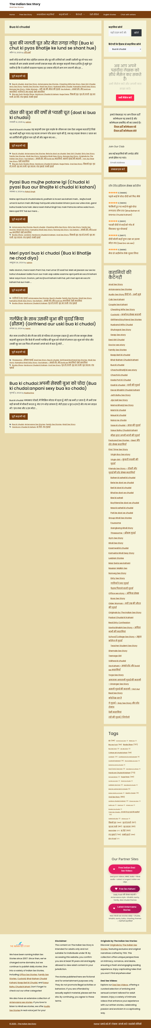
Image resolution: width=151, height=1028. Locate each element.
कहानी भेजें (63, 14)
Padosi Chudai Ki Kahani (121, 617)
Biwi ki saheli (117, 497)
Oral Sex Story (76, 164)
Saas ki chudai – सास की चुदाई (125, 425)
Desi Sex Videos (120, 984)
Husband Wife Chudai (62, 86)
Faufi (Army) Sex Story (117, 769)
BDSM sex (133, 740)
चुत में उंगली (84, 94)
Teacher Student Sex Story (124, 645)
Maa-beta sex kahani (119, 563)
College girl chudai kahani (120, 753)
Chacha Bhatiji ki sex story (124, 369)
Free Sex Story (25, 14)
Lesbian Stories (116, 558)
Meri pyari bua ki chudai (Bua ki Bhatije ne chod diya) (50, 255)
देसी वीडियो (94, 14)
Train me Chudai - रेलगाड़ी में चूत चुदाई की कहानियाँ (124, 813)
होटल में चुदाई (114, 839)
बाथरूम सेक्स (114, 831)
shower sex (130, 805)
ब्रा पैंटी (16, 97)
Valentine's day (114, 818)
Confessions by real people (129, 757)
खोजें (136, 32)
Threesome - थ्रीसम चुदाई (22, 360)
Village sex (126, 818)
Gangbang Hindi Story (122, 528)
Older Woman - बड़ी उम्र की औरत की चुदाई (42, 89)
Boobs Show (28, 94)
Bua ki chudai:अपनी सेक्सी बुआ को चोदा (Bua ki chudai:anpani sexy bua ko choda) (52, 385)
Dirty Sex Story (15, 86)
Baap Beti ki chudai (120, 354)
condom (27, 235)
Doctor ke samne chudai (117, 765)
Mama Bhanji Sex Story (122, 405)
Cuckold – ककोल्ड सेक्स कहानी (126, 314)
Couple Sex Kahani (118, 304)
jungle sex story (114, 781)
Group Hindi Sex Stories (120, 517)
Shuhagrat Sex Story (121, 329)
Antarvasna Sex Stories (48, 84)
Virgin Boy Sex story (120, 454)
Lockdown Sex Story (116, 785)
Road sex (121, 805)
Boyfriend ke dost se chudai (125, 502)
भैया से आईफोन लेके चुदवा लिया (123, 253)
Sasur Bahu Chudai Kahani (124, 430)
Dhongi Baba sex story (132, 761)
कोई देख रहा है (115, 698)
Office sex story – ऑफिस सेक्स (124, 593)
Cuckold (21, 978)
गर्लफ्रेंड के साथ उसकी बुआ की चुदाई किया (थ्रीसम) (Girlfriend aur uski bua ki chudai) (52, 321)
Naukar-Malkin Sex (118, 568)
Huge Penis (64, 94)
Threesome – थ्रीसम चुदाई (123, 533)
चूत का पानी (22, 166)
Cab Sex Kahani (116, 299)
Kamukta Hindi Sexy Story (84, 86)
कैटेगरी (79, 14)
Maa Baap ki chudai (131, 785)
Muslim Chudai (132, 793)
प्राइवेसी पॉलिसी (135, 1024)
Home (12, 14)
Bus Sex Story (114, 749)
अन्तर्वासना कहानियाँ (45, 14)
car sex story (125, 749)
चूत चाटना (31, 166)
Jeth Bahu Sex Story (121, 395)
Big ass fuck (17, 94)
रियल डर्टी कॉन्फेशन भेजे (125, 130)
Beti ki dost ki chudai (121, 487)
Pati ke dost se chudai (122, 512)
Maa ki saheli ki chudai (122, 507)
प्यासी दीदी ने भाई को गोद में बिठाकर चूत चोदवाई (121, 227)
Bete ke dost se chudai (56, 153)
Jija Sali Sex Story (119, 400)
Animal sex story (122, 740)
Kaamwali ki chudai (118, 548)
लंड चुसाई (24, 97)
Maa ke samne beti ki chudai (119, 789)
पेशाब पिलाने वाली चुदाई (122, 588)
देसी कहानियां (39, 92)
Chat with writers (128, 14)
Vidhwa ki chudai (117, 660)
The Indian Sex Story (24, 4)
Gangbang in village (133, 769)
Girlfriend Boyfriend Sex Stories (73, 360)
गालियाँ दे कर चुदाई (25, 92)
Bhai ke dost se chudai (122, 492)
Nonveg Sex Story (17, 89)
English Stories (110, 14)
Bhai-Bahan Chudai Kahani (124, 359)
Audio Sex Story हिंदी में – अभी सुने (125, 294)
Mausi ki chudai (118, 415)
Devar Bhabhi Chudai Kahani (125, 390)
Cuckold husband (116, 761)
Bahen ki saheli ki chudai (123, 477)
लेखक (114, 1024)
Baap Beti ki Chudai (27, 982)
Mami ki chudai (118, 410)
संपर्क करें (123, 1024)
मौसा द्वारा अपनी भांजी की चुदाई (125, 435)
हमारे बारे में (105, 1024)
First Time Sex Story (118, 449)
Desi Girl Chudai (88, 84)
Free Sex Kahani (127, 888)
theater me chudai (115, 809)
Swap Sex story (118, 334)
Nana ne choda (118, 420)
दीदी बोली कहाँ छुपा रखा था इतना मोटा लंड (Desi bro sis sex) (124, 241)
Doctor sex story (117, 344)
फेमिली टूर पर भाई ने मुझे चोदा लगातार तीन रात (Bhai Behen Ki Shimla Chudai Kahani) (124, 210)
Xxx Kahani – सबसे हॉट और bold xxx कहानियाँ (43, 158)
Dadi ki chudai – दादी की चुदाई (125, 385)
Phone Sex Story (135, 801)
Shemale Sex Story (118, 650)
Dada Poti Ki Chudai (121, 380)
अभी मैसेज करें (125, 97)
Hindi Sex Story (46, 86)
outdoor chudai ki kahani (118, 801)
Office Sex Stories (28, 974)
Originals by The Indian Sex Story (125, 612)
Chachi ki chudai (119, 375)
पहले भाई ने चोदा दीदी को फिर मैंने (124, 196)
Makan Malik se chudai (116, 793)
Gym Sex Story (116, 538)
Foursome (116, 522)
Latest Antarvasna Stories (126, 908)
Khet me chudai (127, 781)
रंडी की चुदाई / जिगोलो (119, 717)
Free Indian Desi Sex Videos (126, 869)
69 (112, 741)
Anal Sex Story (31, 84)
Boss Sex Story (118, 598)
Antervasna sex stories (20, 1002)
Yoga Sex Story (116, 674)
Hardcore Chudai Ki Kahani (47, 94)
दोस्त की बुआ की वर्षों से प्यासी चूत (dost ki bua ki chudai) (52, 115)
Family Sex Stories (31, 86)
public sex (113, 805)
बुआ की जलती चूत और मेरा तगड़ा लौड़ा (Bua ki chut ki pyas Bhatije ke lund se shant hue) (52, 45)
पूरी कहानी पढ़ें (18, 76)
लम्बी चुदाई (33, 97)
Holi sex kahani (114, 777)
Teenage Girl (115, 655)
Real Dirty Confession (119, 622)
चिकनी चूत (74, 94)
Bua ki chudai (18, 84)
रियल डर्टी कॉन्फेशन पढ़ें (125, 126)
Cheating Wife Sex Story (69, 84)
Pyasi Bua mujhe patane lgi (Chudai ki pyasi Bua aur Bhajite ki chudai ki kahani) (52, 184)
